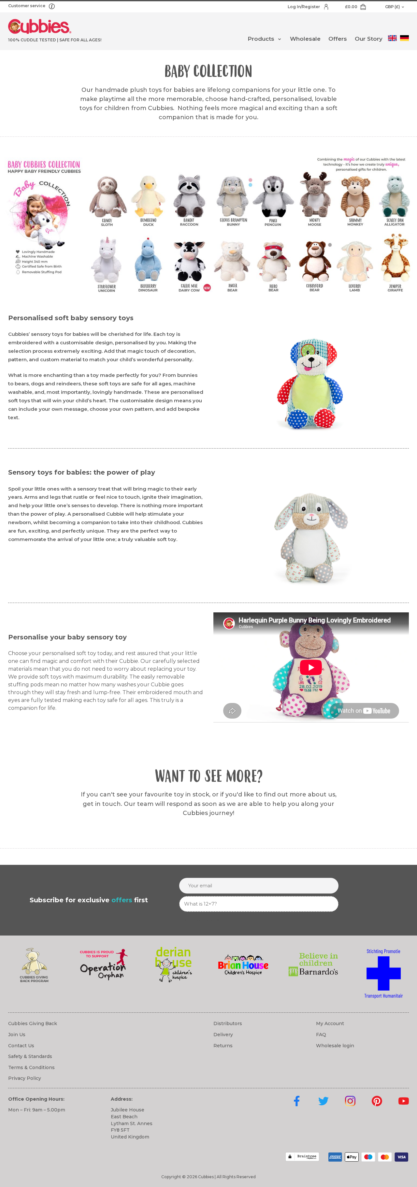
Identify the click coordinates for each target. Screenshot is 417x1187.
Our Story (368, 39)
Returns (223, 1046)
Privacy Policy (24, 1078)
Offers (337, 39)
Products (261, 39)
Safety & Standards (30, 1056)
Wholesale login (335, 1046)
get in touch (102, 804)
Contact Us (21, 1046)
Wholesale (305, 39)
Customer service (27, 5)
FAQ (321, 1034)
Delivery (223, 1034)
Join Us (16, 1034)
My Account (330, 1023)
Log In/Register (304, 6)
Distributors (227, 1023)
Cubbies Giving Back (32, 1023)
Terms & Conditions (31, 1067)
